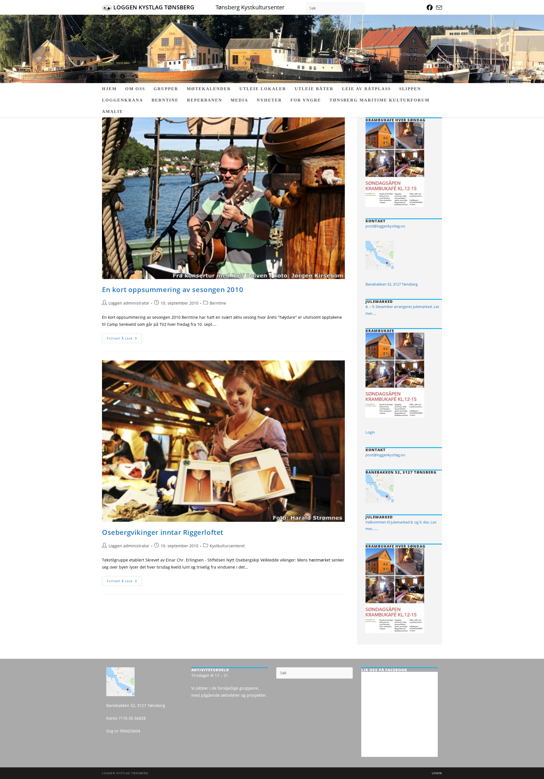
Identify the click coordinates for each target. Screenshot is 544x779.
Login (370, 432)
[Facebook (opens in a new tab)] (429, 7)
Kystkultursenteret (227, 545)
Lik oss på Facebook (384, 669)
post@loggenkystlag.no (385, 226)
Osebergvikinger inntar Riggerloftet (162, 532)
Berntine (218, 303)
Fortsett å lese (124, 339)
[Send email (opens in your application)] (438, 8)
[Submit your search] (359, 7)
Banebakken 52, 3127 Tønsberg (392, 284)
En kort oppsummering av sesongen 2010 (172, 289)
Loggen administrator (129, 303)
